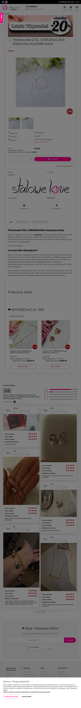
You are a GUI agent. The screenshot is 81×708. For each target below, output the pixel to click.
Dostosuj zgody (26, 696)
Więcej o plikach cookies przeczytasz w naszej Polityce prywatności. (27, 692)
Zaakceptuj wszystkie (11, 696)
